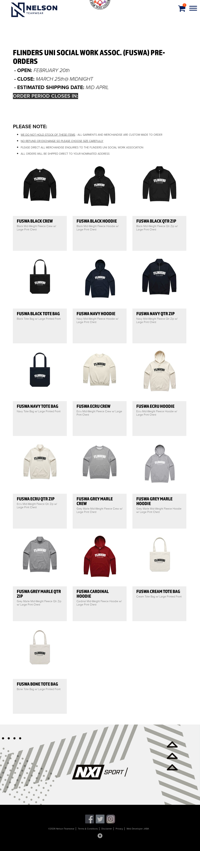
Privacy (119, 828)
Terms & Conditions (88, 828)
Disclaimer (106, 828)
